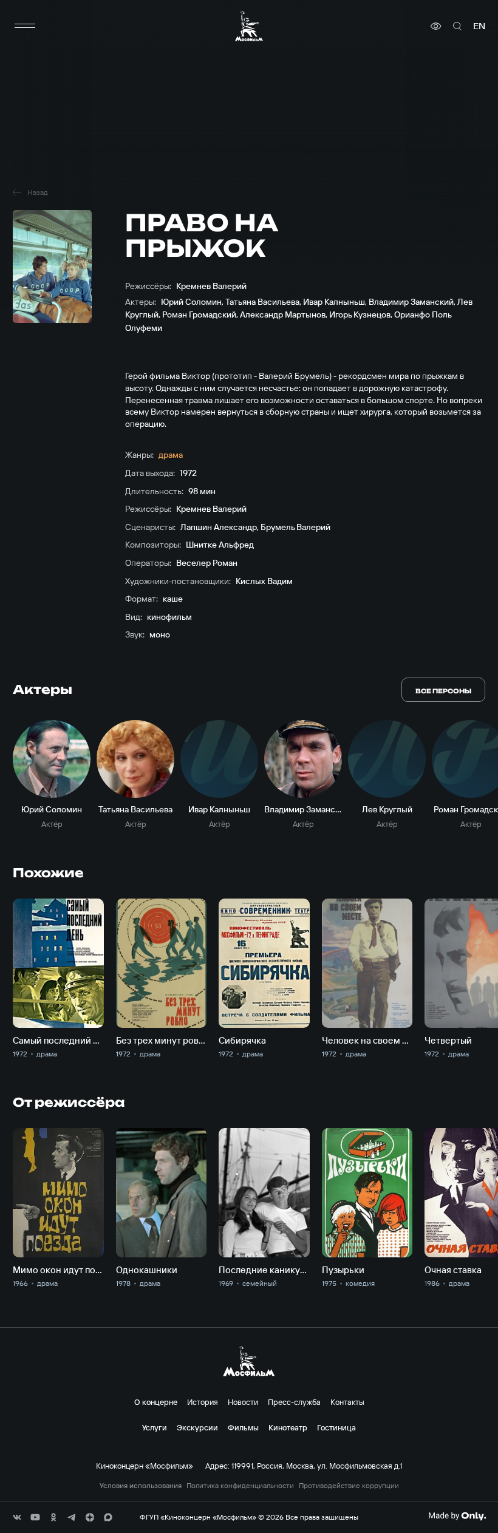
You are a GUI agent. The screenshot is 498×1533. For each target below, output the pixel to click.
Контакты (347, 1402)
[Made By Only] (457, 1516)
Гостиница (336, 1427)
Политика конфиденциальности (240, 1485)
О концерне (155, 1402)
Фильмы (243, 1427)
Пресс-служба (294, 1402)
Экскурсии (197, 1427)
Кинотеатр (287, 1427)
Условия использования (141, 1485)
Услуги (154, 1427)
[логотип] (249, 25)
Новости (243, 1402)
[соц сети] (17, 1517)
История (202, 1402)
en (479, 26)
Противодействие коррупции (349, 1485)
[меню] (25, 26)
